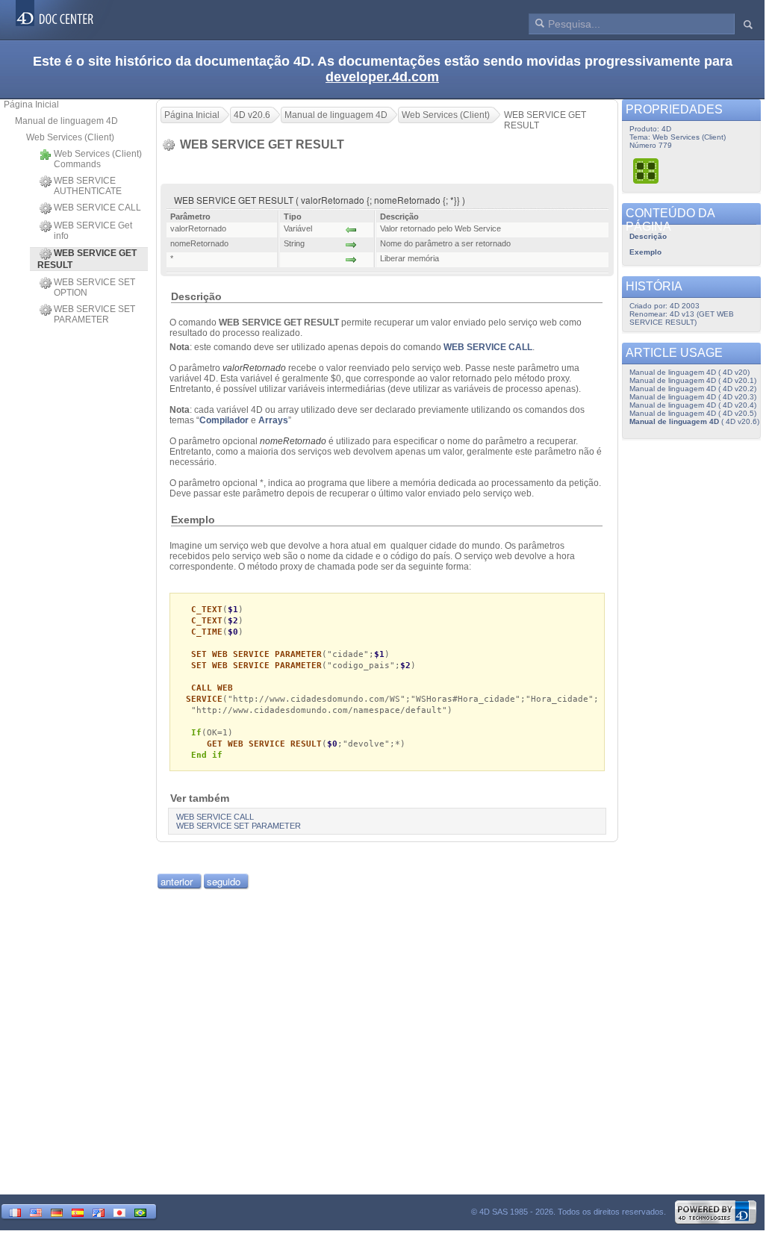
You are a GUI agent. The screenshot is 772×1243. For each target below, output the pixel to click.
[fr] (15, 1211)
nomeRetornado (293, 441)
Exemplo (645, 252)
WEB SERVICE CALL (97, 207)
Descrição (648, 236)
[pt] (140, 1211)
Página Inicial (31, 104)
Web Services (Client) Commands (98, 159)
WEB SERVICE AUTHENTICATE (88, 185)
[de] (57, 1211)
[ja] (119, 1211)
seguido (223, 881)
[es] (77, 1211)
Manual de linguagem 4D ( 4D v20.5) (692, 413)
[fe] (98, 1211)
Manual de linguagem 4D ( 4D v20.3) (692, 397)
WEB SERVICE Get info (93, 230)
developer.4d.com (382, 76)
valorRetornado (254, 368)
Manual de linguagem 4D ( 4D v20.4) (692, 405)
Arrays (273, 420)
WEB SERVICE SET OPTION (94, 287)
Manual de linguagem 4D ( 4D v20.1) (692, 380)
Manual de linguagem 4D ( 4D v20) (689, 372)
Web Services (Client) (70, 137)
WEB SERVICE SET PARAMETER (94, 314)
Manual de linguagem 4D (66, 121)
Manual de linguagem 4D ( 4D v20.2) (692, 388)
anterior (177, 881)
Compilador (224, 420)
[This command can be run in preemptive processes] (646, 170)
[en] (36, 1211)
